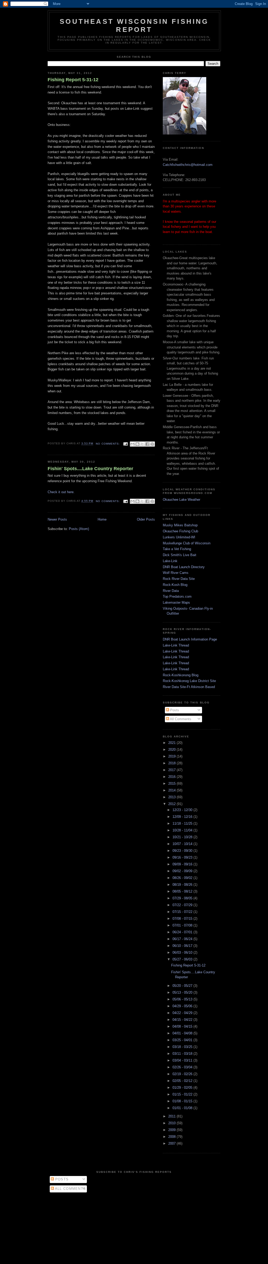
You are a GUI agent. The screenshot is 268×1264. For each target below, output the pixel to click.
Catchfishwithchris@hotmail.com (188, 165)
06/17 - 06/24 (182, 939)
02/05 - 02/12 (182, 1081)
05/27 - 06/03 (182, 959)
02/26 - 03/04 (182, 1067)
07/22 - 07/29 (182, 905)
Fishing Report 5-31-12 (73, 79)
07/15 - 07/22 (182, 912)
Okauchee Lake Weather (181, 500)
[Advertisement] (134, 1227)
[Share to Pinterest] (152, 444)
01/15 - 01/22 (182, 1094)
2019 (172, 756)
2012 (172, 804)
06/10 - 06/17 (182, 946)
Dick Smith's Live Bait (179, 555)
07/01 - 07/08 (182, 925)
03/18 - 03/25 (182, 1047)
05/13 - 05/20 (182, 992)
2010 (172, 1123)
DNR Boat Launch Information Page (190, 639)
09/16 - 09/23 (182, 857)
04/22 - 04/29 (182, 1013)
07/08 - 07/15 (182, 919)
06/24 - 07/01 (182, 932)
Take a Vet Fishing (177, 549)
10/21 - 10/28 (182, 837)
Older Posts (146, 519)
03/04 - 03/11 (182, 1060)
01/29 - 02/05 (182, 1088)
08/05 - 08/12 (182, 891)
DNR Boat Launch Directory (184, 567)
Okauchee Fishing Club (180, 531)
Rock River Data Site (179, 579)
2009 (172, 1130)
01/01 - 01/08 (182, 1108)
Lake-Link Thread (176, 645)
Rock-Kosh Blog (175, 585)
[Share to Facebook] (147, 444)
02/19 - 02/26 (182, 1074)
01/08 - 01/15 (182, 1101)
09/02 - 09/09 (182, 871)
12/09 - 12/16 (182, 817)
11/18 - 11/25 (182, 823)
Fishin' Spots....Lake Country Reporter (90, 468)
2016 (172, 777)
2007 (172, 1143)
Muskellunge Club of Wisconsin (186, 543)
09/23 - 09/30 (182, 851)
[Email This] (132, 444)
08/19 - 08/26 (182, 885)
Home (102, 519)
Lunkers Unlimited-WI (179, 537)
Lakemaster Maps (176, 602)
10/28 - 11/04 (182, 830)
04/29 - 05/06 (182, 1006)
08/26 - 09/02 (182, 878)
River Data (171, 591)
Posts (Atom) (79, 529)
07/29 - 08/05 (182, 898)
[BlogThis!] (137, 444)
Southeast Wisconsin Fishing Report (134, 25)
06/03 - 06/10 (182, 952)
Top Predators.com (177, 596)
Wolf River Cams (175, 573)
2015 (172, 783)
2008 (172, 1137)
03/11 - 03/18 (182, 1054)
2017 (172, 770)
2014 (172, 790)
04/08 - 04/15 (182, 1026)
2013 (172, 797)
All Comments (180, 719)
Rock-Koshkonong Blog (180, 675)
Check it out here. (61, 492)
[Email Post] (125, 443)
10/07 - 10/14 (182, 844)
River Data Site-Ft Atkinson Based (189, 687)
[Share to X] (142, 444)
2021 (172, 743)
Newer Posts (57, 519)
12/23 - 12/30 (182, 810)
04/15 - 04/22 (182, 1020)
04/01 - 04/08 (182, 1033)
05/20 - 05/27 (182, 986)
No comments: (108, 443)
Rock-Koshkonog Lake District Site (189, 681)
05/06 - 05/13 (182, 999)
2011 (172, 1116)
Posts (174, 710)
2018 (172, 763)
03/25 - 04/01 (182, 1040)
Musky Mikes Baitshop (180, 525)
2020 (172, 750)
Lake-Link (170, 561)
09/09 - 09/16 (182, 864)
